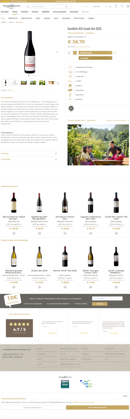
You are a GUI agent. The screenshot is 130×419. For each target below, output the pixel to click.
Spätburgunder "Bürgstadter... (39, 218)
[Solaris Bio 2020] (39, 256)
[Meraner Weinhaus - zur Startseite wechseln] (11, 5)
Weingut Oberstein (65, 221)
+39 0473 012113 (13, 354)
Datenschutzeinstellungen (84, 402)
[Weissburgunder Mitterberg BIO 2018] (14, 256)
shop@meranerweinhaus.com (17, 349)
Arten (2, 18)
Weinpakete (66, 18)
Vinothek (85, 354)
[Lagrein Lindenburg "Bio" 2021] (90, 202)
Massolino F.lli (13, 221)
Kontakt (40, 364)
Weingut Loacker (116, 275)
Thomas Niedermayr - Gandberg (81, 33)
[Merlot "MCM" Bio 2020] (65, 256)
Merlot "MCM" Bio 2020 (65, 271)
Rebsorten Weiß (26, 18)
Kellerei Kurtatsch (90, 275)
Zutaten (5, 154)
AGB (106, 359)
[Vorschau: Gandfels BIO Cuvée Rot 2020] (5, 82)
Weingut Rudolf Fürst (39, 221)
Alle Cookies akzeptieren (97, 407)
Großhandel (41, 354)
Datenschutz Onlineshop (68, 359)
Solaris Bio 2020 (39, 271)
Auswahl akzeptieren (32, 407)
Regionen (47, 18)
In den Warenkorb (86, 52)
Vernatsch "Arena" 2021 (65, 218)
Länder (38, 18)
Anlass (56, 18)
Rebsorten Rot (13, 18)
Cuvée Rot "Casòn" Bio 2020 (116, 218)
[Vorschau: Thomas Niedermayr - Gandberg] (14, 82)
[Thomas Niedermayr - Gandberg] (98, 144)
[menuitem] (115, 6)
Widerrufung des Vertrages (69, 349)
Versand (40, 349)
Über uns (63, 354)
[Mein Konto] (116, 6)
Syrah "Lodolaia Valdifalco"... (116, 272)
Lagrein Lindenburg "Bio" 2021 (90, 218)
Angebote (91, 18)
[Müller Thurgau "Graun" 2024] (90, 256)
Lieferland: (96, 7)
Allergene (5, 159)
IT (87, 6)
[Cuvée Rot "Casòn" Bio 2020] (116, 202)
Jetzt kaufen (84, 58)
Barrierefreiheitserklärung (114, 354)
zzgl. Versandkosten (83, 47)
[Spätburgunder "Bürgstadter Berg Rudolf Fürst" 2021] (39, 202)
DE (84, 6)
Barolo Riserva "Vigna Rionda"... (14, 218)
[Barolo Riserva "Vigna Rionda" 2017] (14, 202)
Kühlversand (109, 349)
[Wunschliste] (122, 6)
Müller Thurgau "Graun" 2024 (91, 272)
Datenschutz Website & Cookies (70, 364)
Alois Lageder (90, 221)
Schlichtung (87, 359)
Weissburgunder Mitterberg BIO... (13, 272)
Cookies (39, 359)
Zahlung (85, 349)
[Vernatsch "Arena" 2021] (65, 202)
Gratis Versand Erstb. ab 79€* (66, 1)
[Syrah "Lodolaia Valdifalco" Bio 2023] (116, 256)
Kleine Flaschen (79, 18)
